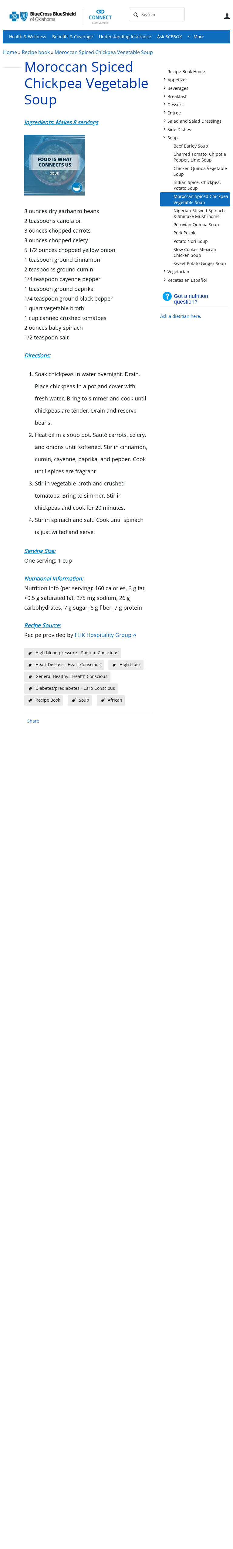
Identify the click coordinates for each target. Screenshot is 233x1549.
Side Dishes (179, 129)
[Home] (60, 16)
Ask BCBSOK (169, 36)
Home (10, 52)
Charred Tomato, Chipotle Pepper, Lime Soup (200, 157)
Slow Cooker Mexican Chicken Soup (195, 252)
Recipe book (36, 52)
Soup (172, 137)
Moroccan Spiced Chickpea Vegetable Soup (104, 52)
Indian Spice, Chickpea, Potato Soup (197, 185)
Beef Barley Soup (191, 146)
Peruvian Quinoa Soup (196, 224)
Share (33, 721)
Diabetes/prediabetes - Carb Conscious (75, 688)
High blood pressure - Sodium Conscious (76, 652)
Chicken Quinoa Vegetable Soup (200, 171)
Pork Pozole (185, 233)
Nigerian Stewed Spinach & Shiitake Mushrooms (199, 213)
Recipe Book (47, 700)
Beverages (177, 88)
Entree (174, 112)
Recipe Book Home (186, 71)
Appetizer (177, 79)
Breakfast (177, 96)
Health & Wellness (27, 36)
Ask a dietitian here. (180, 316)
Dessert (175, 104)
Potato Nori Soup (191, 241)
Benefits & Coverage (72, 36)
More (199, 36)
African (115, 700)
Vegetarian (178, 271)
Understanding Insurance (125, 36)
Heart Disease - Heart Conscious (68, 664)
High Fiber (130, 664)
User (227, 16)
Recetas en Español (187, 280)
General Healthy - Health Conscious (71, 676)
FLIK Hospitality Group (103, 634)
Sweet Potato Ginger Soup (200, 263)
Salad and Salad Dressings (194, 120)
